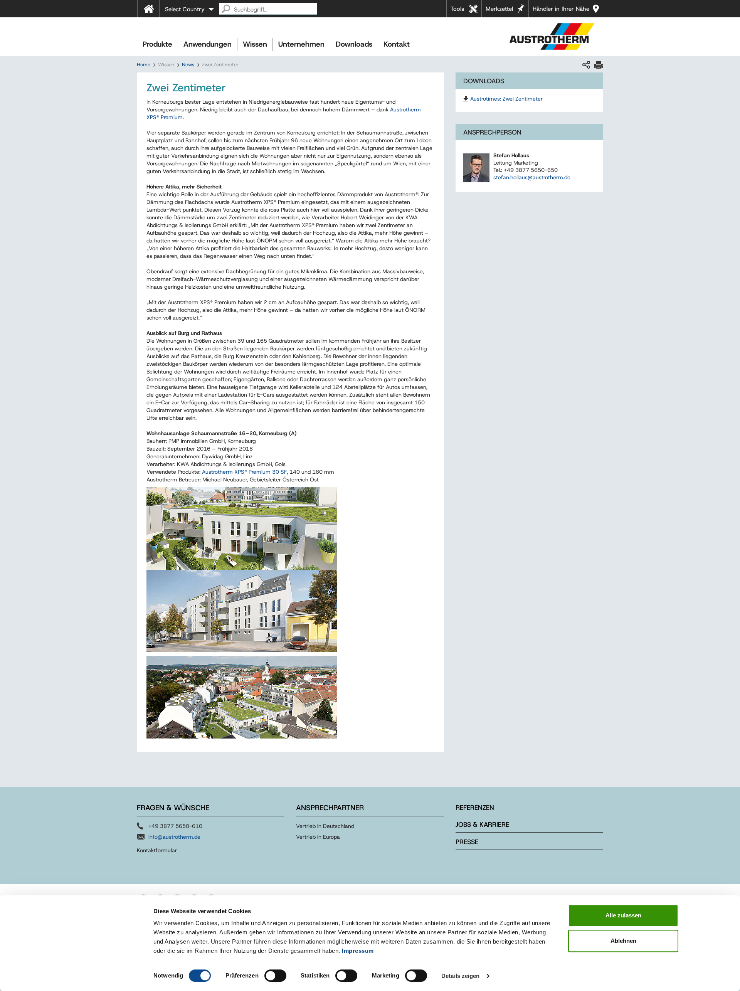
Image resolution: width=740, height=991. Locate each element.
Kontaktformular (157, 850)
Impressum (358, 950)
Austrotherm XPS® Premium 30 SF (244, 471)
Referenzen (475, 807)
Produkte (157, 44)
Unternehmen (301, 44)
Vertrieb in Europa (318, 836)
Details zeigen (460, 975)
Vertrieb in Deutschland (325, 826)
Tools (457, 9)
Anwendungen (207, 44)
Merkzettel (499, 9)
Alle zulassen (623, 915)
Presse (467, 842)
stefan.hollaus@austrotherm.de (531, 177)
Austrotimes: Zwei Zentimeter (506, 98)
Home (143, 64)
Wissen (255, 44)
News (188, 64)
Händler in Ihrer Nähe (561, 9)
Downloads (354, 44)
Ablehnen (623, 940)
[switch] (275, 975)
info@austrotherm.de (174, 836)
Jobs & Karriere (482, 824)
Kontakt (396, 44)
